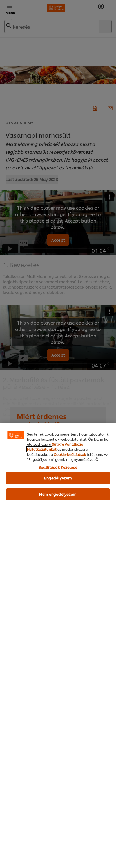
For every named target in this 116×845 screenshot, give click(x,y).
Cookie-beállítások (70, 454)
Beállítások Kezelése (58, 467)
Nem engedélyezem (58, 494)
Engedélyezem (58, 477)
